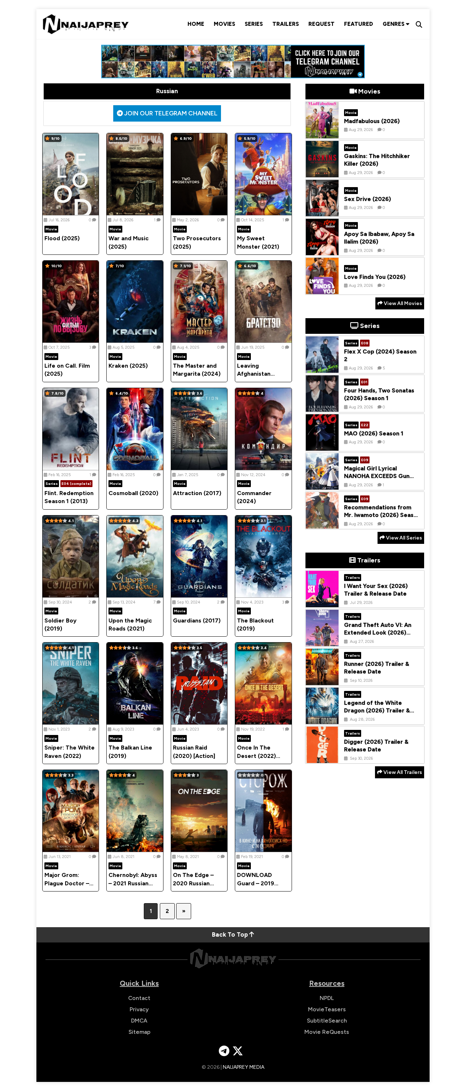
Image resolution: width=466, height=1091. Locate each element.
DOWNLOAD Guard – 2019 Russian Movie (256, 883)
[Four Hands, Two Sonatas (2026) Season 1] (322, 406)
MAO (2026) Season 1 (373, 433)
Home (195, 24)
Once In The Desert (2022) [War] (256, 755)
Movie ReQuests (326, 1031)
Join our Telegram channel (170, 113)
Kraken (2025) (128, 365)
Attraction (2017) (197, 493)
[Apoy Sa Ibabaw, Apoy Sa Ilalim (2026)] (322, 249)
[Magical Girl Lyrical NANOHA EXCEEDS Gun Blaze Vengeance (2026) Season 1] (322, 484)
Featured (358, 24)
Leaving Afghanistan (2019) (253, 374)
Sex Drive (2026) (367, 198)
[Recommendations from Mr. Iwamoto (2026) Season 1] (322, 523)
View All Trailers (402, 772)
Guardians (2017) (197, 620)
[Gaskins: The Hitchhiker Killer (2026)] (322, 172)
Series (254, 24)
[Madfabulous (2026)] (322, 133)
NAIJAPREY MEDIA (243, 1067)
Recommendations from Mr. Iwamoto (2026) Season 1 (382, 515)
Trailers (285, 24)
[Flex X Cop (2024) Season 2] (322, 367)
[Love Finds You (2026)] (322, 288)
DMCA (139, 1020)
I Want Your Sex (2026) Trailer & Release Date (376, 589)
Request (321, 24)
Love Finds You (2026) (375, 276)
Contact (139, 998)
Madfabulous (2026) (372, 120)
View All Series (403, 538)
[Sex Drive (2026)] (322, 210)
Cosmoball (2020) (133, 493)
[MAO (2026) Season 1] (322, 445)
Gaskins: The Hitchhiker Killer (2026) (377, 160)
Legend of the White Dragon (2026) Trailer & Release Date (377, 710)
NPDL (327, 998)
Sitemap (139, 1031)
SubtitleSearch (327, 1020)
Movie (51, 229)
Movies (224, 24)
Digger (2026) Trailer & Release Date (376, 745)
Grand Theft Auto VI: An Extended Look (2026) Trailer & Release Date (377, 632)
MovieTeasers (327, 1009)
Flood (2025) (62, 238)
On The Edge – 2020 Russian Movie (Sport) (193, 883)
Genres (394, 24)
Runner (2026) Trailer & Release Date (376, 667)
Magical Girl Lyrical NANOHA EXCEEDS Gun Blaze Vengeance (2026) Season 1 (378, 479)
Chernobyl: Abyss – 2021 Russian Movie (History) (132, 883)
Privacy (139, 1009)
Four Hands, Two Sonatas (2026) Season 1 (379, 394)
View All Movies (402, 303)
